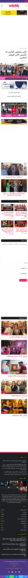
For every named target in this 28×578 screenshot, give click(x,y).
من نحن (7, 568)
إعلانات (14, 566)
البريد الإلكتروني (23, 268)
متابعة (25, 527)
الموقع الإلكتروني (23, 273)
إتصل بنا (11, 568)
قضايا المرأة (23, 523)
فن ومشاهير (23, 521)
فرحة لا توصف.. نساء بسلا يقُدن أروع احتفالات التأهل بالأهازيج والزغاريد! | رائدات (21, 230)
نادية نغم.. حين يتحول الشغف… (18, 395)
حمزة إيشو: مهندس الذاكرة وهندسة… (17, 376)
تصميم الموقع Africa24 (14, 563)
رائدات (20, 568)
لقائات (24, 525)
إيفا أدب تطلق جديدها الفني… (19, 415)
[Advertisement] (14, 31)
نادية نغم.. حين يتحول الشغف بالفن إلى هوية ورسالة (15, 474)
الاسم (25, 262)
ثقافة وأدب (23, 514)
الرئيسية (24, 48)
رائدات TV (19, 48)
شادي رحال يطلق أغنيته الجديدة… (18, 337)
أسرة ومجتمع (23, 509)
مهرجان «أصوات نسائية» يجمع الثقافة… (16, 356)
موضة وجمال (23, 529)
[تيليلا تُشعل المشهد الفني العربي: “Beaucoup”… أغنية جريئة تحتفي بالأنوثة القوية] (23, 483)
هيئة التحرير (16, 568)
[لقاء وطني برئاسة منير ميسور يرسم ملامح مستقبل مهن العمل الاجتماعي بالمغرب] (7, 207)
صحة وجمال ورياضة (22, 518)
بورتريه (24, 512)
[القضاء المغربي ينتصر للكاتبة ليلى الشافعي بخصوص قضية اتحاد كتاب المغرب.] (5, 489)
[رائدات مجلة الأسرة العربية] (14, 6)
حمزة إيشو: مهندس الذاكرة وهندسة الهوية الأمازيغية (14, 1)
